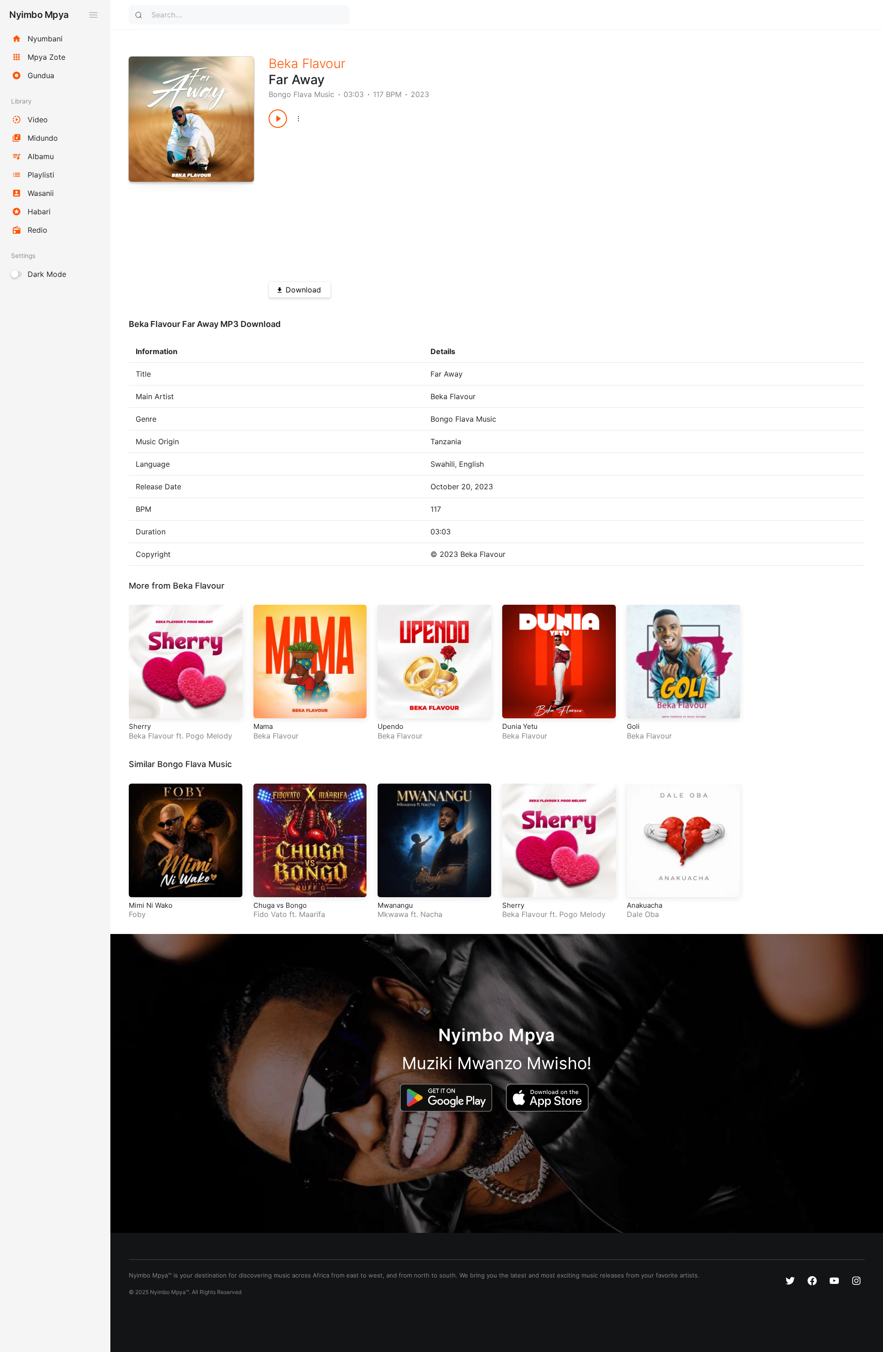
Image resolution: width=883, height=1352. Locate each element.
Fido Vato (270, 914)
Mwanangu (395, 905)
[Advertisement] (537, 201)
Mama (263, 726)
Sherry (140, 726)
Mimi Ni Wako (150, 905)
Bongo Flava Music (301, 94)
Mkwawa (393, 914)
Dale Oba (643, 914)
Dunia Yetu (520, 726)
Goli (633, 726)
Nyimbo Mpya (39, 14)
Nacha (431, 914)
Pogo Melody (209, 735)
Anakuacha (644, 905)
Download (303, 289)
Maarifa (312, 914)
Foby (137, 914)
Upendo (390, 726)
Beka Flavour (307, 63)
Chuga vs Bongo (280, 905)
